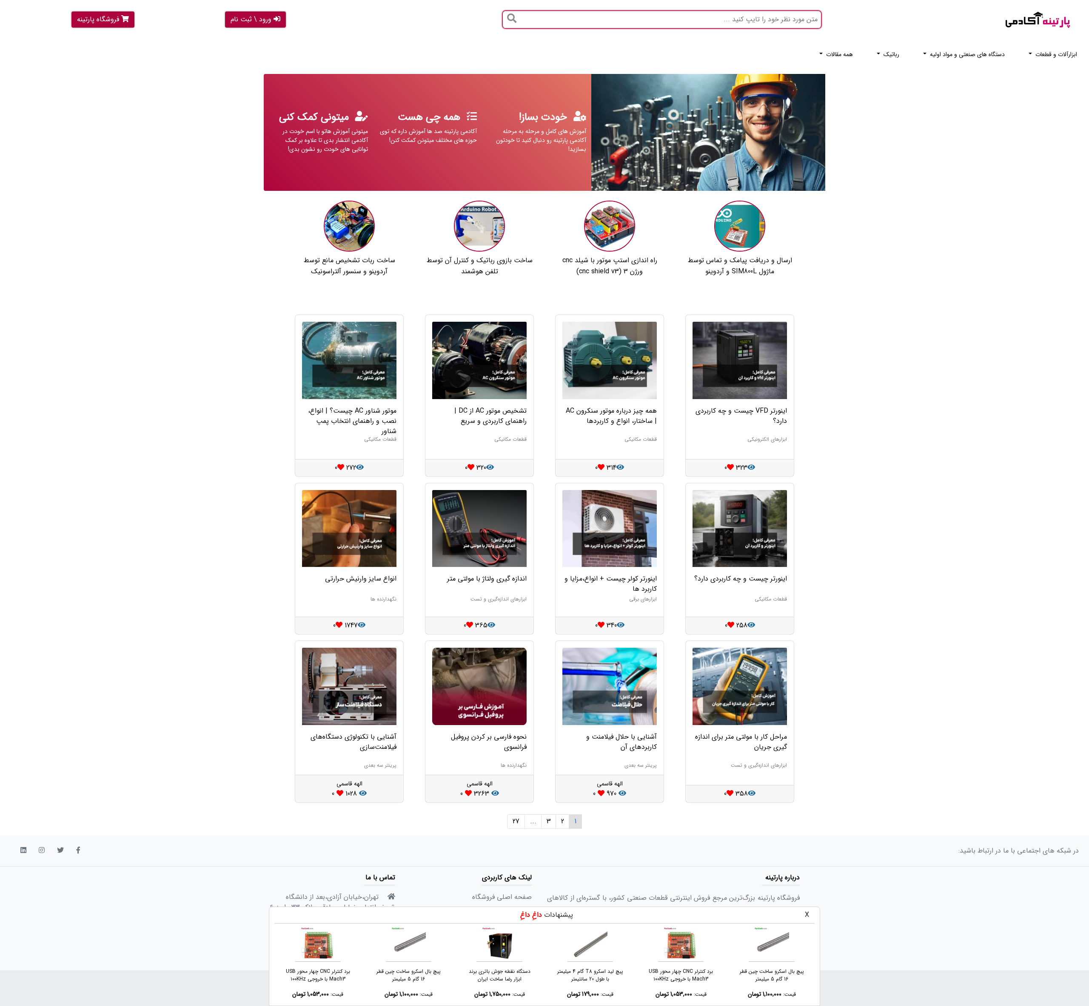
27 (516, 821)
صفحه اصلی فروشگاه (502, 897)
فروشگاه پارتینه (99, 19)
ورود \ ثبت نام (252, 19)
